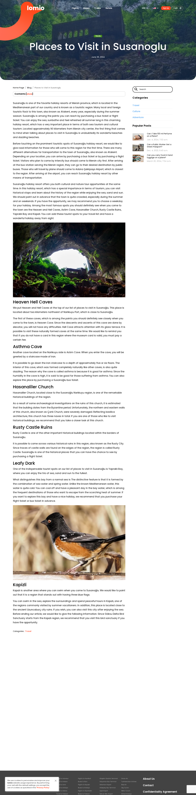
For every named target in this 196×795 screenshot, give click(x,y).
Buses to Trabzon (84, 794)
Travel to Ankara (61, 782)
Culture (136, 111)
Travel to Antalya (62, 788)
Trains (97, 8)
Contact (148, 785)
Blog (29, 87)
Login (175, 8)
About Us (149, 779)
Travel (98, 36)
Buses (86, 8)
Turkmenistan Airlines (129, 782)
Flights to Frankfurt (84, 779)
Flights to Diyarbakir (85, 791)
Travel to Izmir (61, 785)
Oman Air (124, 779)
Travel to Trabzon (62, 794)
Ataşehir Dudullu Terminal (109, 779)
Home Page (18, 87)
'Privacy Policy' (43, 787)
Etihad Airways (126, 794)
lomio (35, 8)
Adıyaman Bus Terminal (108, 782)
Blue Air (124, 785)
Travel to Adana (61, 791)
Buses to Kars (82, 782)
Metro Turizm (125, 791)
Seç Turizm (125, 788)
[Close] (56, 780)
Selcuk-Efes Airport (106, 794)
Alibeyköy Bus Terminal (108, 788)
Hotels (109, 8)
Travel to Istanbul (62, 779)
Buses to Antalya (84, 788)
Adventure (138, 117)
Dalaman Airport (105, 785)
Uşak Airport (104, 791)
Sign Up (166, 8)
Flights (75, 8)
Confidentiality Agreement (160, 792)
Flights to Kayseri (84, 785)
